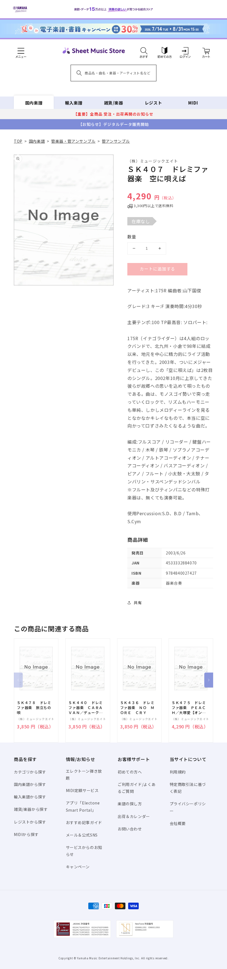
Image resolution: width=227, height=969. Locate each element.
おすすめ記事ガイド (84, 822)
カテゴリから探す (30, 772)
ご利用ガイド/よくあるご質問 (137, 788)
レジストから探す (30, 822)
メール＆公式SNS (82, 835)
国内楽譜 (33, 103)
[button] (143, 50)
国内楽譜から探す (30, 784)
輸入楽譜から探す (30, 796)
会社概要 (178, 823)
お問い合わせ (130, 829)
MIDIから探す (26, 834)
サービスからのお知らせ (84, 851)
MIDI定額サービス (82, 790)
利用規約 (178, 772)
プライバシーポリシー (188, 807)
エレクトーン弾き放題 (84, 774)
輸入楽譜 (73, 103)
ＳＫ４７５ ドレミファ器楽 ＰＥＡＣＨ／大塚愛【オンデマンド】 (189, 707)
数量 (131, 236)
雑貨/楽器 (113, 103)
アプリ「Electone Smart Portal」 (83, 806)
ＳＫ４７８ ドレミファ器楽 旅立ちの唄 (34, 707)
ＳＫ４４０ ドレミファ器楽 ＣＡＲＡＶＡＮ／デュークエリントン (85, 707)
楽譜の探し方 (130, 803)
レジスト (153, 103)
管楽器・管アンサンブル (73, 141)
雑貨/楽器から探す (31, 809)
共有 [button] (138, 602)
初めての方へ (130, 772)
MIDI (193, 103)
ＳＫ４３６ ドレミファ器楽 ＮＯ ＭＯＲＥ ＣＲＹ (137, 707)
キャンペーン (78, 866)
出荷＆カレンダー (134, 816)
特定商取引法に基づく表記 (188, 788)
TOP (18, 141)
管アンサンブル (116, 141)
